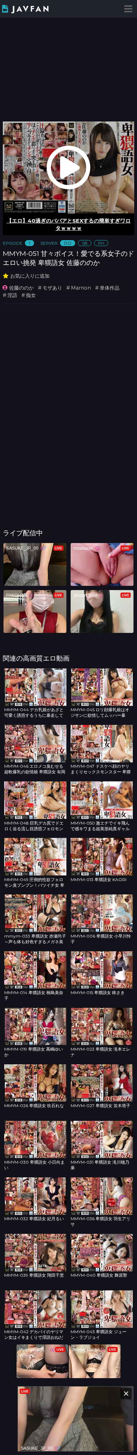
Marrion (81, 288)
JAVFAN (31, 9)
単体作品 (109, 288)
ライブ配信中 (23, 533)
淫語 (12, 295)
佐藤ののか (21, 288)
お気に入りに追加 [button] (30, 276)
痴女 (31, 295)
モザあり (52, 288)
